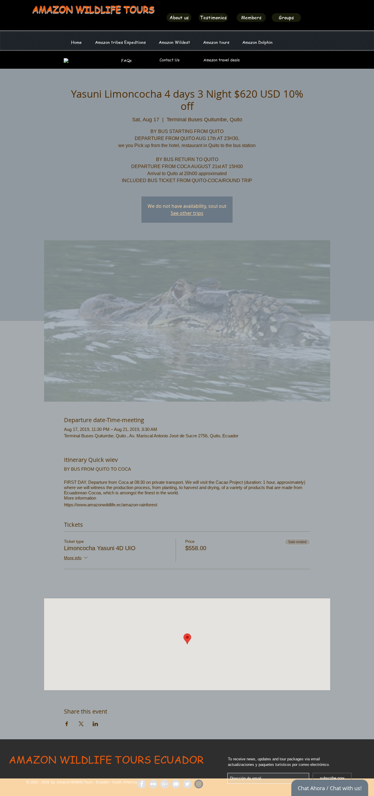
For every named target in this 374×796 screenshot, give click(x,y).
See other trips (187, 213)
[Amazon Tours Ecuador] (164, 784)
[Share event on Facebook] (67, 723)
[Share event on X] (81, 723)
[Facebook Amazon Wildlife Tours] (141, 784)
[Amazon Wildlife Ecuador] (187, 784)
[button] (174, 42)
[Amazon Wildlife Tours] (176, 784)
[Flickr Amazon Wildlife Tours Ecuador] (153, 784)
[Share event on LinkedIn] (95, 723)
